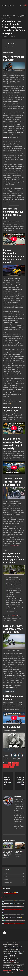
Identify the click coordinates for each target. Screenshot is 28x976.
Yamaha (6, 972)
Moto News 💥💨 (11, 892)
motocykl (14, 962)
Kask (18, 958)
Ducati (17, 949)
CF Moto (11, 949)
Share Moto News (9, 691)
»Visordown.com (14, 545)
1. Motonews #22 (9, 47)
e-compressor (12, 951)
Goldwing (16, 762)
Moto (11, 15)
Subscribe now (8, 750)
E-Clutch (5, 951)
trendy (10, 970)
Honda (13, 764)
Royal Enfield (16, 967)
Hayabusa (5, 956)
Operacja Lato (16, 964)
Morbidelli (17, 960)
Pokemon (5, 965)
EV (12, 762)
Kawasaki (6, 960)
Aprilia (10, 944)
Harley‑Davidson (7, 764)
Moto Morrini (6, 767)
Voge (21, 970)
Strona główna (5, 15)
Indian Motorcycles (9, 958)
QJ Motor (17, 965)
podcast (22, 964)
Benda (16, 944)
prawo (12, 965)
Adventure (5, 944)
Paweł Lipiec (6, 5)
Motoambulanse (7, 962)
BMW (10, 762)
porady (9, 965)
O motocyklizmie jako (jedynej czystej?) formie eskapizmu (7, 853)
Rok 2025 (5, 967)
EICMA (19, 951)
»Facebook (13, 730)
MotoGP (18, 962)
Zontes (11, 972)
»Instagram (7, 730)
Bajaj (13, 944)
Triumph (12, 767)
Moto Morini (5, 964)
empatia (22, 951)
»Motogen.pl (15, 615)
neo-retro (10, 964)
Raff (21, 965)
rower (9, 967)
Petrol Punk (17, 796)
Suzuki (5, 970)
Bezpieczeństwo (9, 947)
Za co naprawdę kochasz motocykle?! (19, 853)
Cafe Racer (5, 949)
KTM (17, 764)
